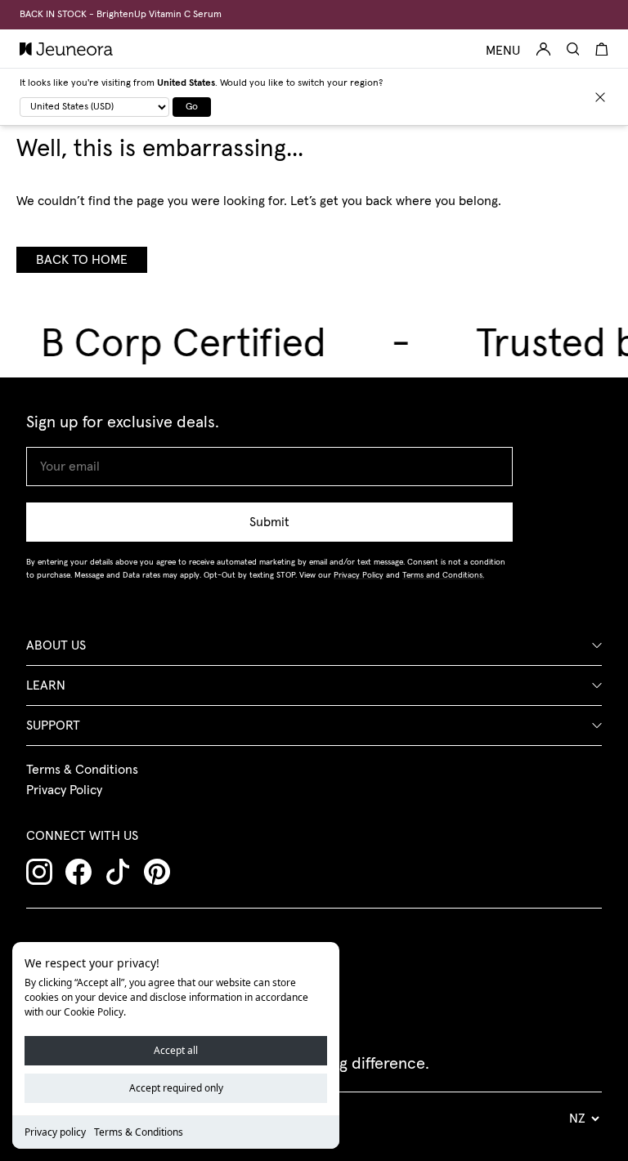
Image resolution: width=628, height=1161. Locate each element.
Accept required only (176, 1088)
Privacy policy (55, 1132)
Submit (269, 522)
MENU (503, 51)
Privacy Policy (64, 790)
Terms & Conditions (138, 1132)
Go (192, 107)
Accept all (176, 1050)
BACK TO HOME (82, 259)
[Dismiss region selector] (600, 97)
